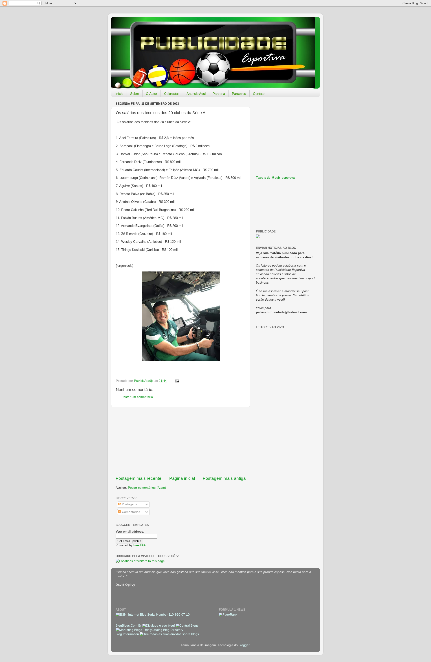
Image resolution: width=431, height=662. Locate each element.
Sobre (134, 94)
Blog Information (127, 634)
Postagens (129, 504)
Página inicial (182, 478)
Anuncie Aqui (196, 94)
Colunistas (172, 94)
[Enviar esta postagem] (177, 380)
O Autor (151, 94)
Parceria (219, 94)
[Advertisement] (180, 441)
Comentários (130, 512)
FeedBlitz (140, 545)
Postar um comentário (137, 397)
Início (119, 94)
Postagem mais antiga (224, 478)
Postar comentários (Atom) (147, 487)
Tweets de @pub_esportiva (275, 177)
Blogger (244, 645)
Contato (258, 94)
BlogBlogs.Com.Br (129, 625)
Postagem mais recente (138, 478)
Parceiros (239, 94)
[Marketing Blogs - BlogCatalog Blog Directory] (149, 630)
